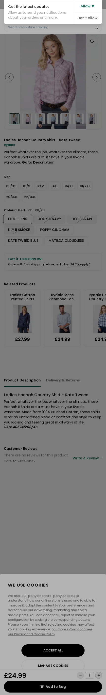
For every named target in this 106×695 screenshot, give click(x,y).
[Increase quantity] (98, 675)
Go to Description (38, 162)
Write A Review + (87, 458)
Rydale (9, 145)
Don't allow (87, 17)
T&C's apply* (80, 264)
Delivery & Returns (63, 380)
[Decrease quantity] (80, 675)
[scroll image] (14, 118)
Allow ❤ (87, 6)
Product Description (22, 380)
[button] (38, 12)
